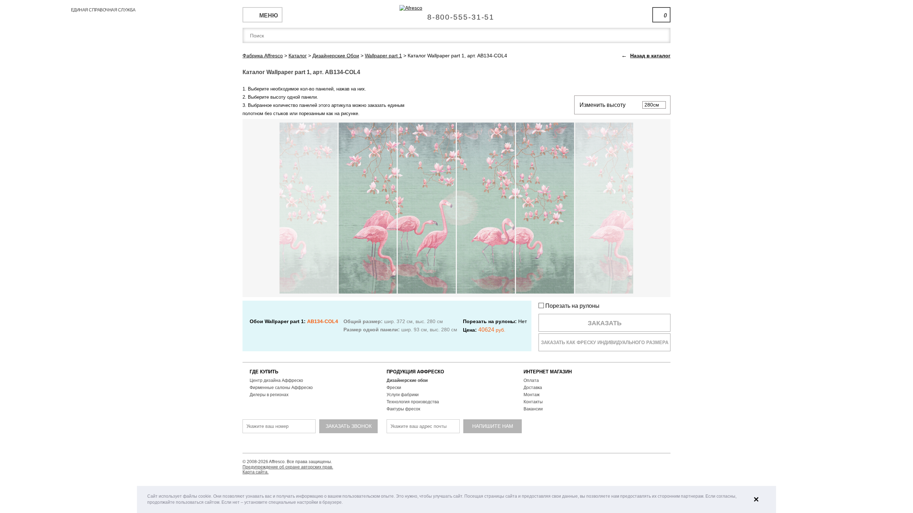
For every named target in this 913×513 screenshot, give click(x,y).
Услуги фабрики (403, 394)
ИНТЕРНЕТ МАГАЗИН (548, 371)
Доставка (533, 387)
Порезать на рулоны (572, 306)
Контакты (533, 401)
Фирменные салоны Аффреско (281, 387)
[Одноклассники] (457, 444)
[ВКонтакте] (430, 444)
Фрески (394, 387)
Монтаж (532, 394)
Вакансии (533, 408)
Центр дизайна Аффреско (276, 380)
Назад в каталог (650, 55)
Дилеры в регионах (269, 394)
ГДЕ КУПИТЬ (264, 371)
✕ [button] (756, 499)
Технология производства (413, 401)
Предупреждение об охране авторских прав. (288, 467)
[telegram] (444, 444)
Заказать (605, 323)
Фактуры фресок (403, 408)
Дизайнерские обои (407, 380)
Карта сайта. (256, 472)
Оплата (531, 380)
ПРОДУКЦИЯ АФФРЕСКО (415, 371)
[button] (345, 503)
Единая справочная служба (457, 14)
